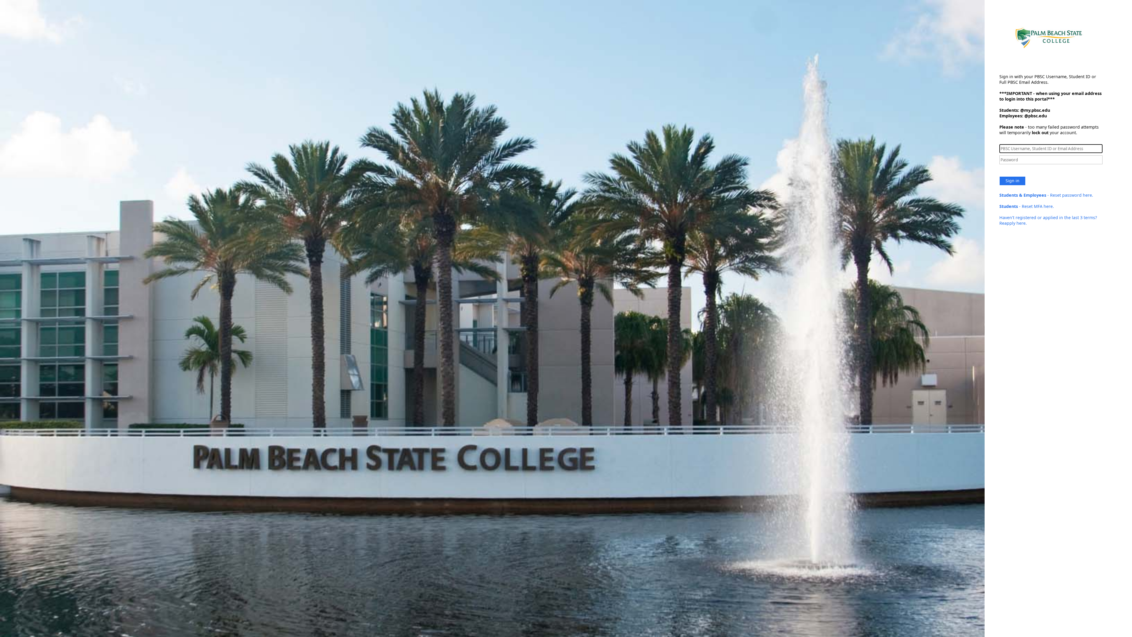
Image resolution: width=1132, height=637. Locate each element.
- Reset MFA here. (1026, 206)
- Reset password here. (1046, 195)
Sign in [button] (1012, 180)
